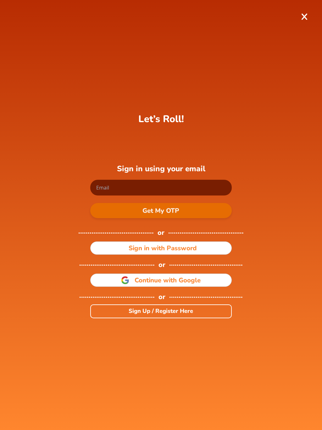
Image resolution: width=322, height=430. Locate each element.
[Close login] (304, 17)
